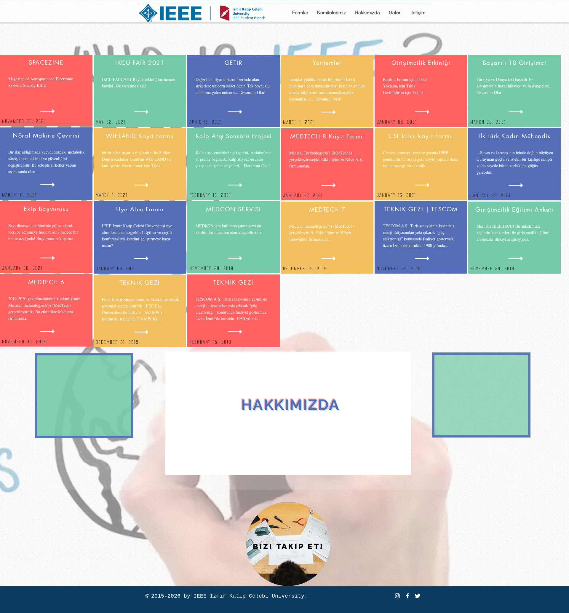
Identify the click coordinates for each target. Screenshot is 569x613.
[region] (288, 413)
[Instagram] (397, 596)
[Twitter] (417, 596)
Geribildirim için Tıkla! (403, 92)
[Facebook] (407, 596)
